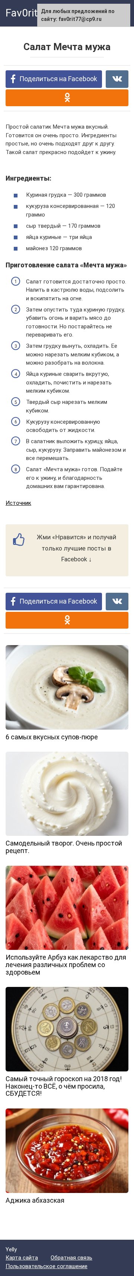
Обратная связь (71, 1257)
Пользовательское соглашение (46, 1266)
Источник (18, 503)
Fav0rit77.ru (33, 13)
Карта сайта (22, 1257)
